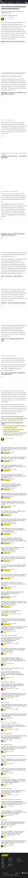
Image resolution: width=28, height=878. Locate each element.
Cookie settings (20, 861)
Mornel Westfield (8, 623)
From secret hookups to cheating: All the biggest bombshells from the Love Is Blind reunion (13, 781)
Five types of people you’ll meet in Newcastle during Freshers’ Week (13, 557)
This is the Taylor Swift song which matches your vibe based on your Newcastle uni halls (13, 521)
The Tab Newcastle (12, 420)
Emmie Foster (6, 452)
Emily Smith (6, 652)
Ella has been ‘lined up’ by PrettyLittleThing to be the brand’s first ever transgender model (12, 674)
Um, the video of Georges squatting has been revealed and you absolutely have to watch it (13, 737)
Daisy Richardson (7, 523)
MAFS (12, 663)
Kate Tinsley (6, 18)
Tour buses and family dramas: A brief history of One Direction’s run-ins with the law (12, 685)
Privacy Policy (11, 860)
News (12, 542)
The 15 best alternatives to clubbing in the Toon (11, 611)
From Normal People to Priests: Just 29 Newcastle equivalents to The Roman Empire (13, 530)
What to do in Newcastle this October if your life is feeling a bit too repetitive (13, 467)
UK (4, 632)
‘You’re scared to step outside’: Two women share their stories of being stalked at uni (14, 706)
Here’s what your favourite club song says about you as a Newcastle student (12, 549)
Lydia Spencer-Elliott (8, 643)
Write (18, 2)
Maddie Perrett (7, 551)
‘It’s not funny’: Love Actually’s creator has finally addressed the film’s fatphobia (13, 726)
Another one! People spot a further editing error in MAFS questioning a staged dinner (14, 715)
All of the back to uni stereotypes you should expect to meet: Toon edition (13, 566)
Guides (11, 18)
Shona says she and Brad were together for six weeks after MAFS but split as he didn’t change (13, 803)
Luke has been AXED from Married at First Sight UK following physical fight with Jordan (14, 842)
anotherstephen (7, 631)
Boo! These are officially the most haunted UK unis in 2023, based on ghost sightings (13, 650)
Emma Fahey (6, 496)
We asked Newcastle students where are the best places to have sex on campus (13, 476)
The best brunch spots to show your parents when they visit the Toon (13, 503)
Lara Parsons (6, 569)
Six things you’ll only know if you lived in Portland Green (13, 511)
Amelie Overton (7, 596)
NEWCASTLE (7, 453)
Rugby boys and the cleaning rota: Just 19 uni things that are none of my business (13, 770)
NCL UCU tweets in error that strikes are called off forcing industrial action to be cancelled (13, 539)
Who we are (19, 859)
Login (9, 866)
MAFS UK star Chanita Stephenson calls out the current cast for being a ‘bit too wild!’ (13, 823)
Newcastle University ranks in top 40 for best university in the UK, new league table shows (14, 603)
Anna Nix (5, 514)
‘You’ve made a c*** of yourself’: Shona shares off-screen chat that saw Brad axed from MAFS (14, 812)
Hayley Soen (6, 663)
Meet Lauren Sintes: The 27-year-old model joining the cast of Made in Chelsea (13, 761)
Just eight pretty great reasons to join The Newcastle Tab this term (14, 575)
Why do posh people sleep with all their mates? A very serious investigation (13, 792)
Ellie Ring (5, 740)
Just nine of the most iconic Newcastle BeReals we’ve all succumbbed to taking (11, 485)
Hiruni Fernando (7, 469)
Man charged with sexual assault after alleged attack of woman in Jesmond (13, 620)
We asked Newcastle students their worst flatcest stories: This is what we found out (14, 449)
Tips (21, 2)
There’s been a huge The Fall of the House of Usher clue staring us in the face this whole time (13, 695)
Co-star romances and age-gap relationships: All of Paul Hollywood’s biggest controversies (12, 639)
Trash (17, 688)
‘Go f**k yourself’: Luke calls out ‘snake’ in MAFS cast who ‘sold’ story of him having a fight (13, 833)
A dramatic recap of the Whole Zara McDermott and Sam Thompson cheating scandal (14, 628)
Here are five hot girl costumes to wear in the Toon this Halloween (13, 458)
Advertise (10, 859)
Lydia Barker (6, 460)
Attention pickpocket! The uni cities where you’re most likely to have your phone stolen (14, 748)
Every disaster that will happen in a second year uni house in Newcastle (14, 494)
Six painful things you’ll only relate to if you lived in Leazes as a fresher (13, 584)
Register (10, 865)
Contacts (19, 860)
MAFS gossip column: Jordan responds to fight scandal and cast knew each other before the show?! (13, 660)
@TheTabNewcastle (20, 418)
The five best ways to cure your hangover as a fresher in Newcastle (12, 593)
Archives (10, 861)
